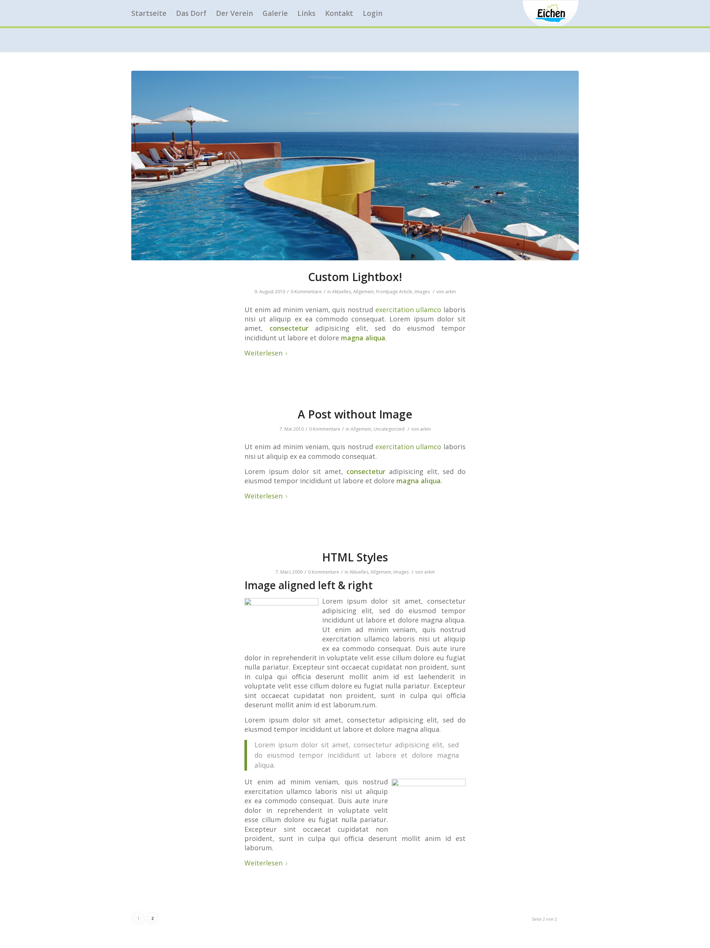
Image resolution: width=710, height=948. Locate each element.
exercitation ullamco (408, 309)
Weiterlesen (263, 352)
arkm (450, 291)
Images (422, 291)
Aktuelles (341, 291)
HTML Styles (355, 557)
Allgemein (363, 291)
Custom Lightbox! (355, 276)
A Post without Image (355, 414)
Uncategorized (389, 429)
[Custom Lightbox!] (355, 165)
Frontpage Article (394, 291)
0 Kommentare (306, 291)
